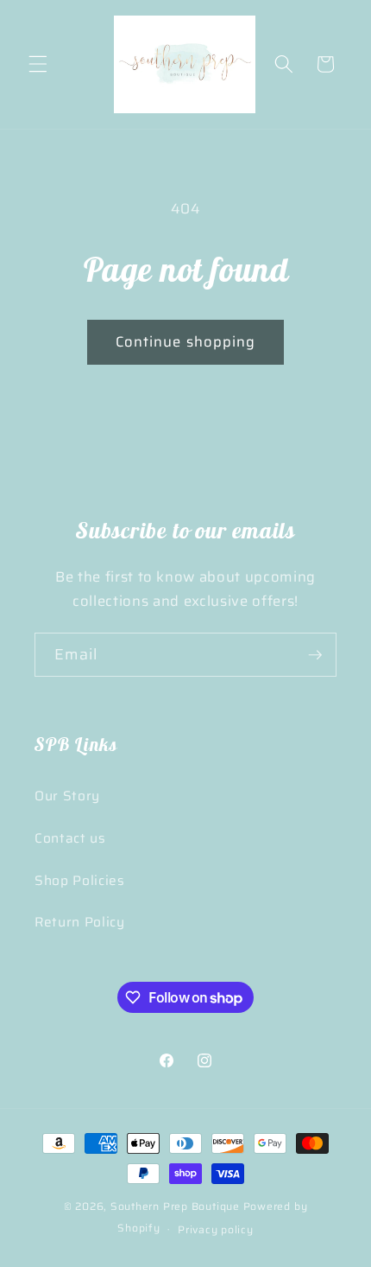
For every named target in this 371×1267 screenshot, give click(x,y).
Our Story (67, 796)
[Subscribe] (315, 655)
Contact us (70, 838)
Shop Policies (80, 880)
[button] (38, 64)
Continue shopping (186, 341)
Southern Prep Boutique (176, 1206)
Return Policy (80, 922)
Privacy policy (216, 1229)
